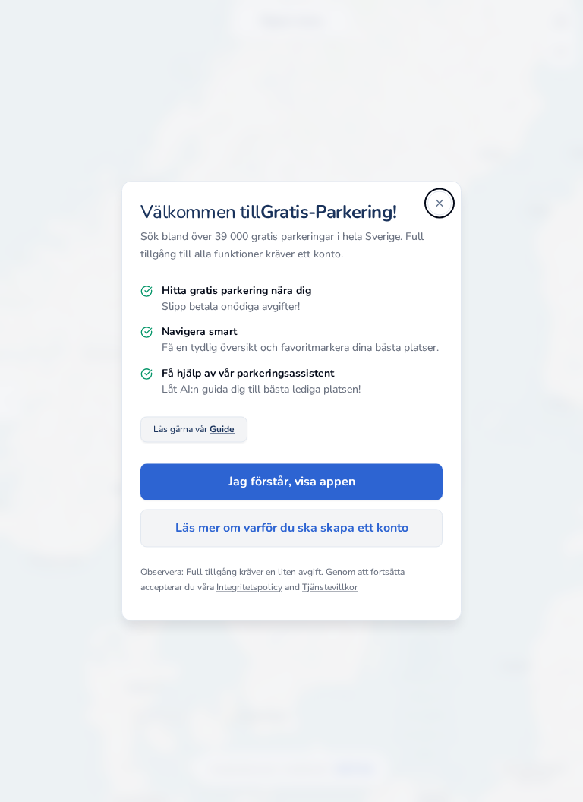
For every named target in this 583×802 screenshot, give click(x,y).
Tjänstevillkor (330, 587)
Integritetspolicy (249, 587)
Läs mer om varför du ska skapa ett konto (291, 528)
